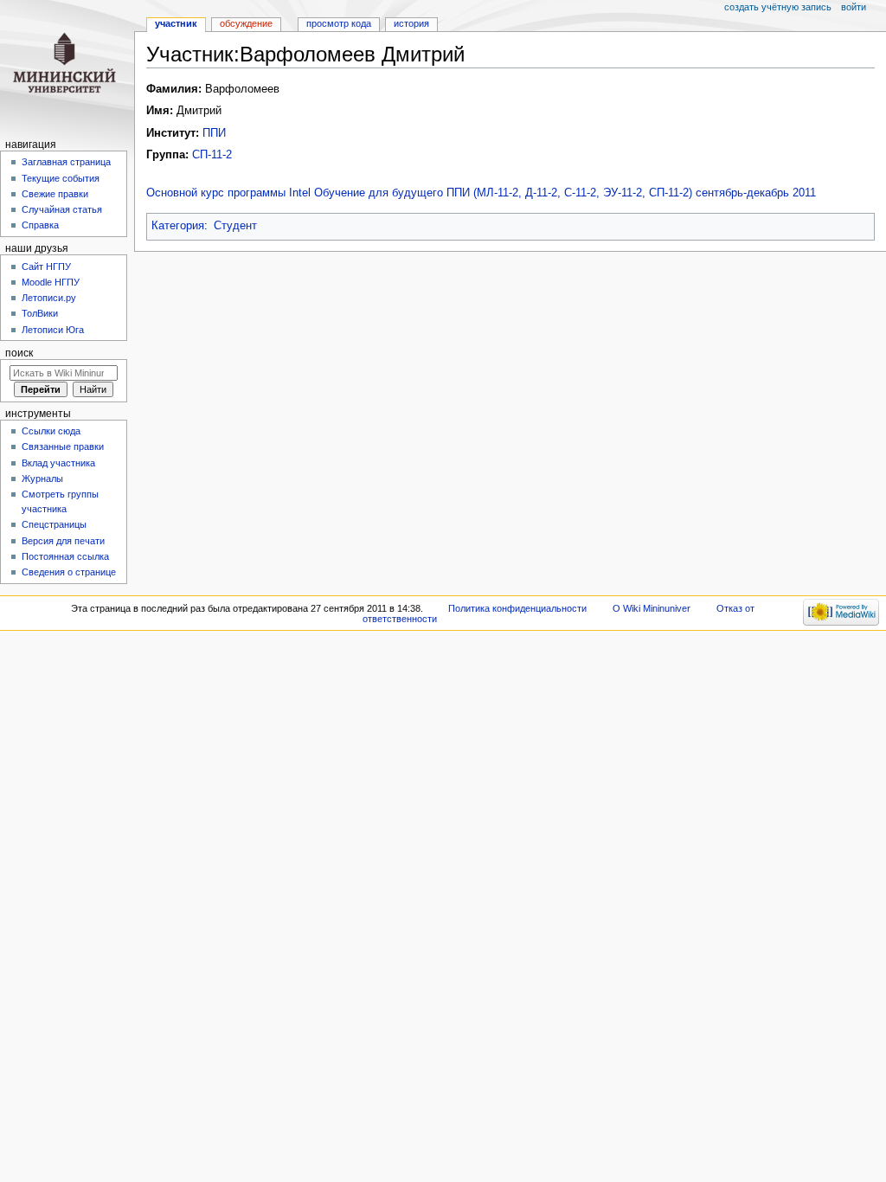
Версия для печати (63, 541)
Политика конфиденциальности (517, 608)
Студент (235, 226)
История (411, 23)
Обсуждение (246, 23)
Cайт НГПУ (46, 266)
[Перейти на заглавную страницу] (67, 67)
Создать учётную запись (777, 7)
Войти (853, 7)
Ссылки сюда (51, 431)
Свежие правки (55, 194)
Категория (177, 226)
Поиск (19, 353)
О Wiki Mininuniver (651, 608)
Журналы (42, 478)
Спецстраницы (54, 524)
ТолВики (40, 313)
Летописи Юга (53, 329)
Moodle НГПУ (51, 282)
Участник (176, 23)
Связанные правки (63, 446)
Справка (40, 225)
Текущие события (61, 178)
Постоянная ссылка (65, 556)
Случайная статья (62, 209)
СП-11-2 (212, 155)
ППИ (214, 133)
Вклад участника (58, 463)
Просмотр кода (338, 23)
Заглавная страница (66, 162)
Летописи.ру (49, 297)
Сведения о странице (69, 572)
